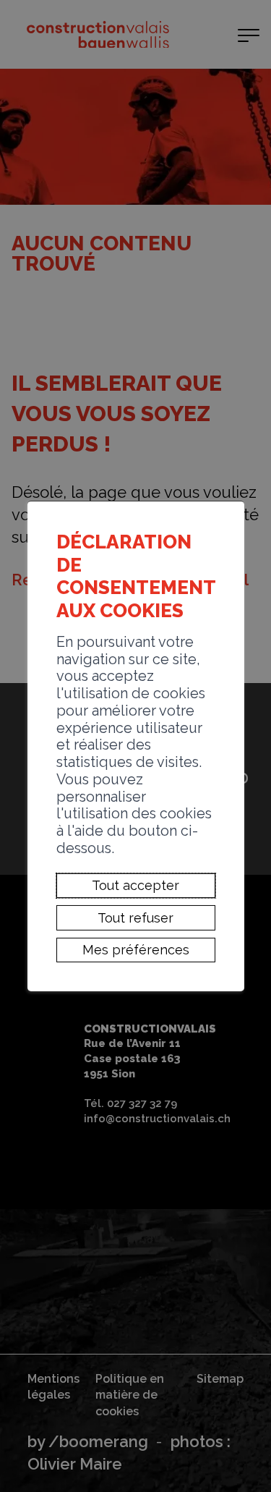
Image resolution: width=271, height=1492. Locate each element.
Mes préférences (135, 949)
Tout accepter (135, 885)
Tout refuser (135, 917)
